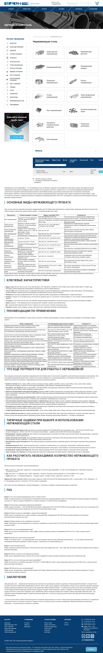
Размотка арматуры (50, 626)
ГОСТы (66, 623)
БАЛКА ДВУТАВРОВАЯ (16, 47)
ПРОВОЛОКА (14, 93)
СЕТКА (12, 90)
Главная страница (37, 36)
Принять (91, 649)
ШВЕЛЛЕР (13, 50)
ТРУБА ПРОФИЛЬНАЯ (16, 65)
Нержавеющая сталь (10, 625)
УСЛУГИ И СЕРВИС (50, 619)
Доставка (47, 632)
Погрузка (47, 630)
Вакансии (27, 626)
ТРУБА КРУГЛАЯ (15, 62)
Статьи (66, 625)
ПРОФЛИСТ (13, 58)
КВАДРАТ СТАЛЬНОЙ (16, 71)
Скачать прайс (17, 137)
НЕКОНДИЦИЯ (14, 104)
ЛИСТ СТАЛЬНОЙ (15, 83)
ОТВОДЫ (12, 87)
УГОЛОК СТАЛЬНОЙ (16, 54)
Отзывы (26, 623)
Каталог (46, 36)
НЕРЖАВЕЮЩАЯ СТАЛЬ (17, 101)
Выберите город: (55, 2)
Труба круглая (8, 630)
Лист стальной (8, 626)
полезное (67, 619)
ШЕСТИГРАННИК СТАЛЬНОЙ (15, 79)
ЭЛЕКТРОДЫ (14, 97)
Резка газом (48, 623)
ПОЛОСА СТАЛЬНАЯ (16, 68)
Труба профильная (10, 632)
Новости (26, 625)
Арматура (7, 623)
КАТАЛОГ (7, 619)
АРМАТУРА (13, 43)
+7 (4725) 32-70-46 (89, 622)
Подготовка (48, 628)
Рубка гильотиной (49, 625)
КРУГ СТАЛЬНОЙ (15, 75)
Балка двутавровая (10, 628)
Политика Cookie (39, 651)
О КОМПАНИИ (28, 619)
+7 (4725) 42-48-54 (34, 3)
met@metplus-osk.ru (90, 624)
